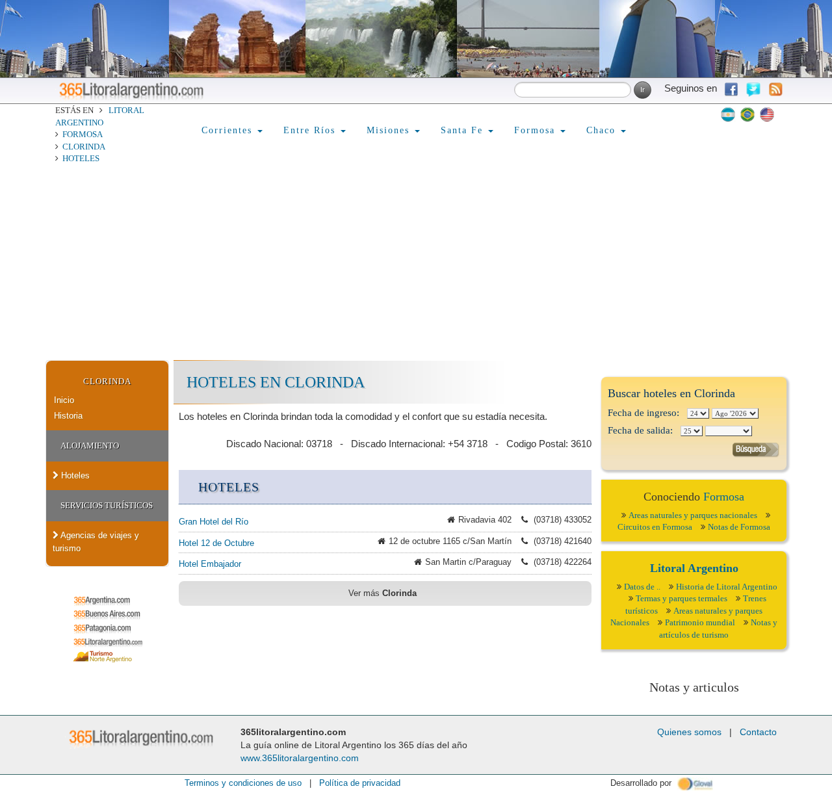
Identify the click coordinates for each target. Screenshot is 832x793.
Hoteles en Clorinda (276, 382)
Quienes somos (689, 732)
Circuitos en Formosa (655, 527)
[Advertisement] (416, 263)
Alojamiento (89, 445)
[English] (767, 114)
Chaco (602, 130)
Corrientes (229, 130)
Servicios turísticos (106, 505)
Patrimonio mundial (700, 622)
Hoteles (80, 158)
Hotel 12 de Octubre (216, 543)
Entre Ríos (311, 130)
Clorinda (83, 146)
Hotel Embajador (210, 564)
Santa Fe (464, 130)
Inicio (64, 400)
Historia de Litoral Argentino (726, 587)
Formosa (82, 134)
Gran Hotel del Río (213, 521)
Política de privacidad (359, 783)
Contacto (758, 732)
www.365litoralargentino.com (299, 758)
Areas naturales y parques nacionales (693, 515)
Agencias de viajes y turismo (96, 541)
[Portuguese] (747, 114)
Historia (68, 416)
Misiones (390, 130)
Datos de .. (642, 587)
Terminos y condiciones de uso (243, 783)
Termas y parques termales (681, 598)
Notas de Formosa (739, 527)
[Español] (728, 114)
